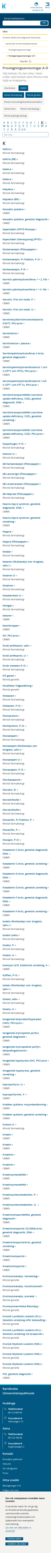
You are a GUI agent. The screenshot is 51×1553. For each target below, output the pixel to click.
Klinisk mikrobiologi (30, 108)
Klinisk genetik (34, 95)
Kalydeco (8, 189)
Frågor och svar (11, 1490)
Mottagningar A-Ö (12, 1485)
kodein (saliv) (10, 935)
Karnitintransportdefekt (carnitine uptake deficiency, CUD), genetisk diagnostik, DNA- (22, 398)
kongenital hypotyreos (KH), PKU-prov (25, 1060)
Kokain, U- (9, 1009)
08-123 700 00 (15, 1437)
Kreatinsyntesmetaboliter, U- (20, 1204)
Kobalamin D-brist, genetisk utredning (25, 887)
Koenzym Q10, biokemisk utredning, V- (25, 965)
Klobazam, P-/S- (12, 705)
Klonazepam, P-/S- (13, 769)
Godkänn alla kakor (16, 1544)
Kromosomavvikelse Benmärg (20, 1306)
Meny (47, 7)
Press (5, 1473)
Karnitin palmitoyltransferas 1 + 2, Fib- (25, 279)
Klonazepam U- (11, 759)
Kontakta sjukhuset (12, 1459)
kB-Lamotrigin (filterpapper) (19, 474)
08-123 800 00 (15, 1412)
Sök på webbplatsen (14, 18)
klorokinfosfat (11, 799)
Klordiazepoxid (11, 779)
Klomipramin (10, 715)
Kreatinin (8, 1154)
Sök (44, 22)
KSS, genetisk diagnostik (17, 1374)
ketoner (7, 615)
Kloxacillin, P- (10, 829)
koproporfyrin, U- (13, 1084)
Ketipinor (8, 585)
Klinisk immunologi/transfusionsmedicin (23, 101)
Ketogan (7, 605)
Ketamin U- (9, 575)
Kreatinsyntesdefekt (14, 1174)
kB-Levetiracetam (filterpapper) (21, 484)
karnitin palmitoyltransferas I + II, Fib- (25, 289)
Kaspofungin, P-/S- (13, 443)
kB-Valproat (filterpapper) (18, 494)
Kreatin (7, 1134)
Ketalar (7, 551)
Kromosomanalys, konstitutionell (22, 1286)
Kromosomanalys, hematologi (20, 1276)
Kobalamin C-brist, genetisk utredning (25, 863)
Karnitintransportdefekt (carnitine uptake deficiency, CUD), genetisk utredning (22, 416)
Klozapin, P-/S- (11, 839)
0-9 (23, 129)
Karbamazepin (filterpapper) (19, 249)
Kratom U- (9, 1124)
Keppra (7, 531)
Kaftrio (7, 149)
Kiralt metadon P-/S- (14, 665)
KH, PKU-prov (11, 635)
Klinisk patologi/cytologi (15, 115)
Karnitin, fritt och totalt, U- (18, 309)
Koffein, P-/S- (10, 975)
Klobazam (8, 695)
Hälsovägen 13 (15, 1421)
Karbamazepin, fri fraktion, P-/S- (21, 259)
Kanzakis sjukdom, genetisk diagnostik (25, 219)
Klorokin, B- (9, 789)
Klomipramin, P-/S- (14, 725)
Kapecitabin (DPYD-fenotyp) (19, 229)
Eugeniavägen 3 (16, 1446)
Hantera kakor (14, 1539)
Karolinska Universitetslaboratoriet (21, 43)
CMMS (23, 88)
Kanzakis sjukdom (13, 209)
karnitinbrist (10, 333)
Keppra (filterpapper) (15, 541)
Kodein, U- (9, 955)
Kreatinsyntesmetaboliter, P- (19, 1194)
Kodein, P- (8, 945)
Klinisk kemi (10, 108)
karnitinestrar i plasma (16, 343)
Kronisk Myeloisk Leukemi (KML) (22, 1344)
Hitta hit (7, 1463)
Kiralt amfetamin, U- (14, 655)
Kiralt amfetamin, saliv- (16, 645)
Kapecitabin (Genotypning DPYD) (22, 239)
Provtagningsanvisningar (20, 49)
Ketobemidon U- (12, 595)
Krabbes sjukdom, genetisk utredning (24, 1114)
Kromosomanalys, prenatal (19, 1296)
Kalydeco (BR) (11, 199)
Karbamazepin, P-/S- (14, 269)
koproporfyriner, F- (14, 1094)
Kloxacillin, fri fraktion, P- (17, 819)
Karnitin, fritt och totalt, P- (18, 299)
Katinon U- (9, 453)
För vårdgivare (10, 1468)
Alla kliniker (9, 88)
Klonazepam (10, 735)
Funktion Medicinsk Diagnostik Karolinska (21, 37)
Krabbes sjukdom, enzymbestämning (24, 1104)
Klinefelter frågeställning (17, 685)
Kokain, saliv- (10, 999)
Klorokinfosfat (11, 809)
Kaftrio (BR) (9, 159)
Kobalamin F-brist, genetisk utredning (25, 911)
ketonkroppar (11, 625)
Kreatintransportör (14, 1256)
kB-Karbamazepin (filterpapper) (21, 463)
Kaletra (7, 169)
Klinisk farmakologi (13, 95)
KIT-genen (8, 675)
